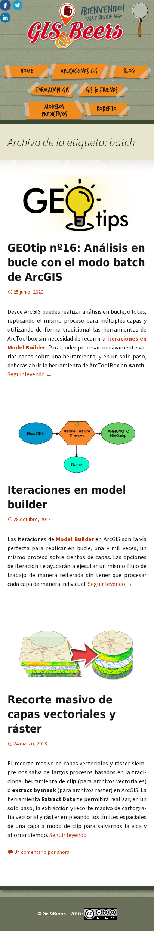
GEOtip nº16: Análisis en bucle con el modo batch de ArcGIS (76, 262)
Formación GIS (52, 90)
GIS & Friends (102, 90)
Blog (129, 71)
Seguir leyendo (29, 374)
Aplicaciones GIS (79, 71)
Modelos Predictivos (54, 110)
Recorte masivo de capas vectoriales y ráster (61, 714)
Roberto (106, 109)
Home (27, 71)
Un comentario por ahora (42, 852)
